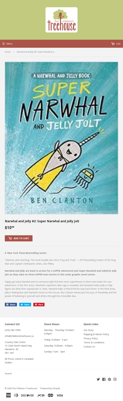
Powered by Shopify (50, 388)
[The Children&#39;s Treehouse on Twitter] (98, 379)
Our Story (89, 330)
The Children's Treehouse (24, 388)
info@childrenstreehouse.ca (19, 336)
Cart (118, 43)
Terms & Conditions (94, 342)
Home (8, 51)
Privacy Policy (91, 338)
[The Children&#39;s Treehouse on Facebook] (104, 379)
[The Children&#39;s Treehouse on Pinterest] (109, 379)
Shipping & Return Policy (96, 334)
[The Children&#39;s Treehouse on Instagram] (115, 379)
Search (8, 373)
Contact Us (89, 346)
